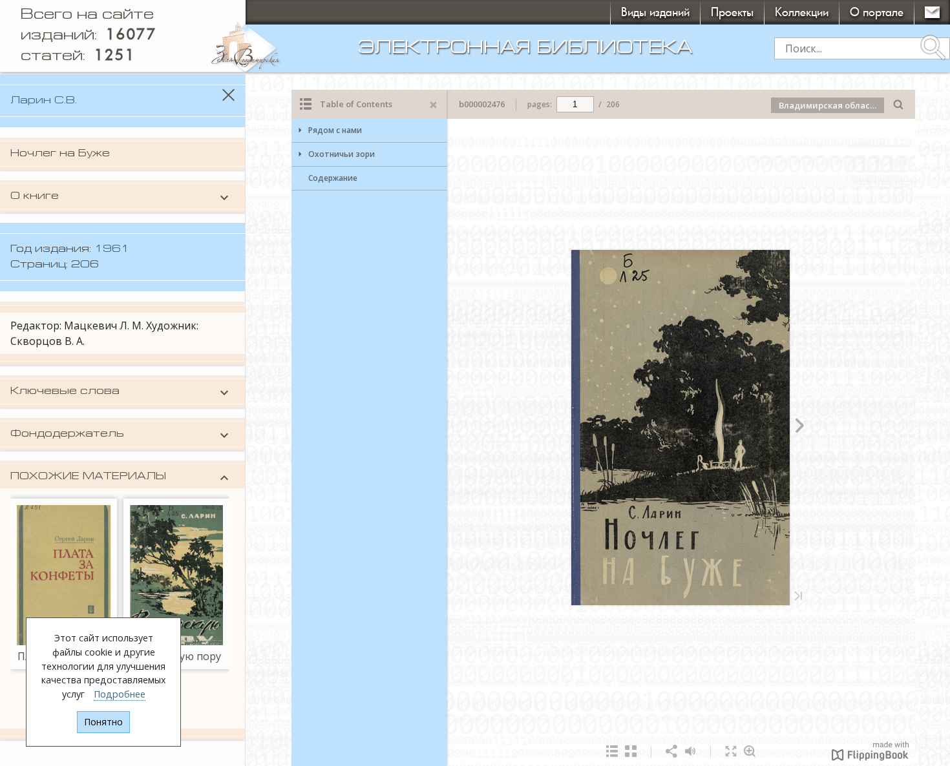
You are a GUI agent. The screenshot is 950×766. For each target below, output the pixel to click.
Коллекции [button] (802, 12)
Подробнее (119, 694)
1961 (111, 249)
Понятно (103, 722)
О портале (876, 12)
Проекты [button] (732, 12)
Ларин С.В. (43, 100)
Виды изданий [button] (655, 12)
